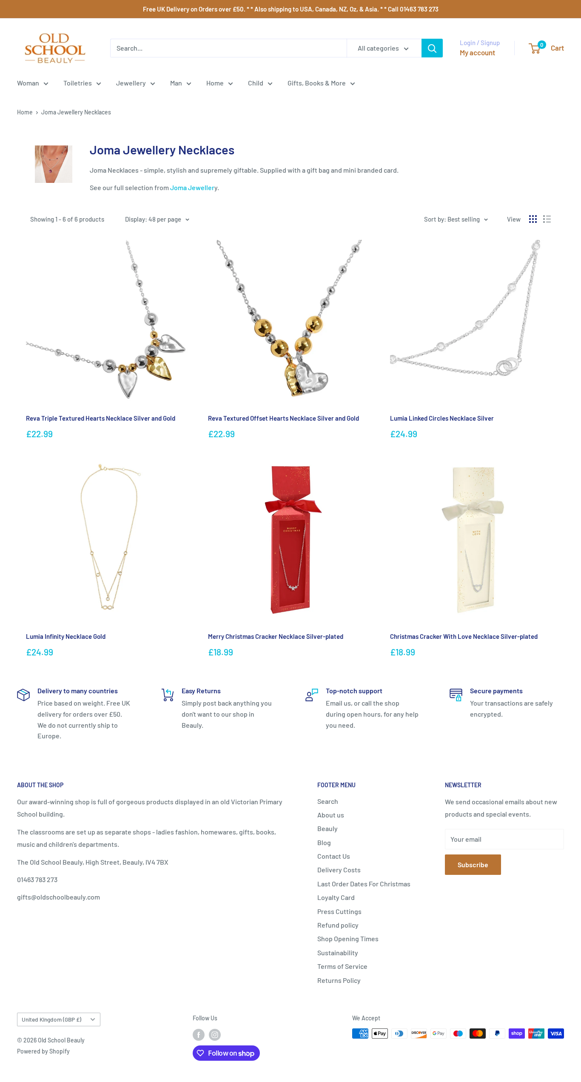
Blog (324, 842)
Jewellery (131, 83)
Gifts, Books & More (317, 83)
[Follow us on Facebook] (199, 1034)
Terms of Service (342, 966)
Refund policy (338, 925)
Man (176, 83)
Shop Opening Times (348, 938)
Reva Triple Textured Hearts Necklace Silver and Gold (100, 418)
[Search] (432, 48)
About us (330, 815)
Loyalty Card (336, 897)
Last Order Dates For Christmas (363, 884)
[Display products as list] (547, 219)
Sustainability (337, 952)
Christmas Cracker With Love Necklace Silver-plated (464, 636)
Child (255, 83)
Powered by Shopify (43, 1051)
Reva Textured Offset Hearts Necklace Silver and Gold (283, 418)
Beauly (327, 828)
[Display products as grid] (533, 219)
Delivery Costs (339, 870)
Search (327, 801)
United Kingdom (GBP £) (51, 1019)
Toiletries (77, 83)
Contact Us (333, 856)
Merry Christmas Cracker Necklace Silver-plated (275, 636)
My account (477, 52)
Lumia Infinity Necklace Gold (65, 636)
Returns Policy (339, 980)
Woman (28, 83)
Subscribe (473, 864)
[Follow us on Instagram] (215, 1034)
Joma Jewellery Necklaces (76, 112)
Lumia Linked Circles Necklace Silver (442, 418)
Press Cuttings (339, 911)
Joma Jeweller (192, 187)
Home (215, 83)
